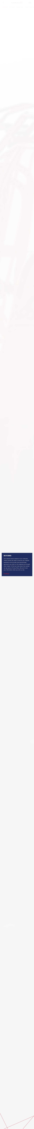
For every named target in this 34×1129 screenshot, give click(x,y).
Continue (6, 573)
